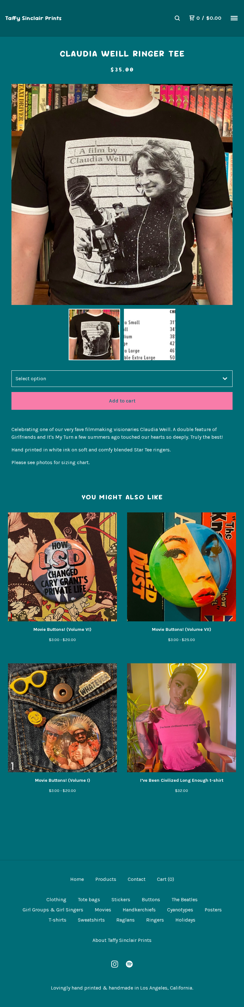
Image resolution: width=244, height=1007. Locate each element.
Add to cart (122, 401)
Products (105, 879)
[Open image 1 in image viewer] (122, 194)
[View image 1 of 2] (94, 334)
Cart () (165, 879)
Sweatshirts (91, 920)
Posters (213, 910)
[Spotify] (129, 964)
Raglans (125, 920)
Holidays (185, 920)
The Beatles (185, 899)
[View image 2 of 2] (149, 334)
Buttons (151, 899)
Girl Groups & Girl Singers (53, 910)
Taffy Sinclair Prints (33, 18)
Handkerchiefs (139, 910)
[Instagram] (114, 964)
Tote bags (89, 899)
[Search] (177, 18)
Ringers (155, 920)
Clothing (56, 899)
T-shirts (57, 920)
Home (77, 879)
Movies (103, 910)
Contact (137, 879)
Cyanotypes (180, 910)
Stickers (121, 899)
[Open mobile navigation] (234, 18)
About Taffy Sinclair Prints (122, 940)
